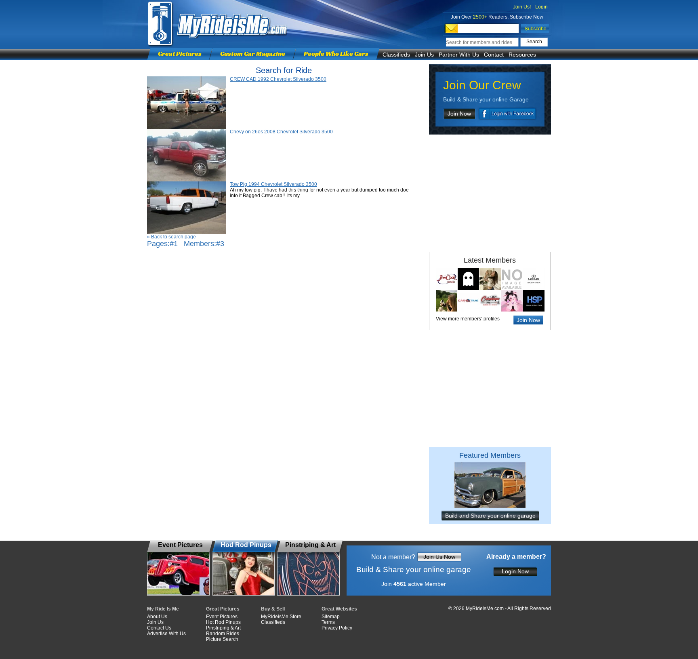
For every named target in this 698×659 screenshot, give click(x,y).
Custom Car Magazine (252, 53)
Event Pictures (222, 616)
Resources (522, 54)
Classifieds (396, 54)
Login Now (515, 571)
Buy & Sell (273, 609)
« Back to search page (171, 237)
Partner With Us (459, 54)
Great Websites (339, 609)
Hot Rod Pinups (223, 622)
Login (541, 7)
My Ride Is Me (163, 609)
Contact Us (159, 628)
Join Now (459, 113)
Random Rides (222, 633)
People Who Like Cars (336, 53)
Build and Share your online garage (490, 515)
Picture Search (222, 639)
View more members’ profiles (468, 319)
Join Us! (522, 7)
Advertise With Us (166, 633)
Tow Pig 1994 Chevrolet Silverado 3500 (273, 184)
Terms (328, 622)
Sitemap (331, 616)
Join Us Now (439, 557)
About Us (157, 616)
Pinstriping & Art (223, 628)
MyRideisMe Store (281, 616)
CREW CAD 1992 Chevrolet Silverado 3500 (278, 79)
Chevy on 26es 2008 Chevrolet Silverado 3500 (281, 132)
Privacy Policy (337, 628)
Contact (494, 54)
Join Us (424, 54)
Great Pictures (180, 53)
